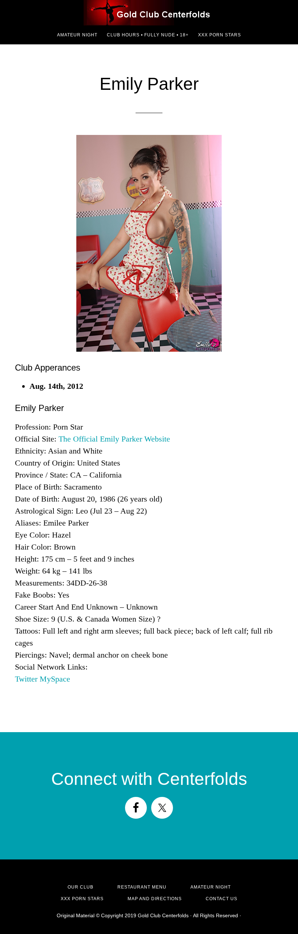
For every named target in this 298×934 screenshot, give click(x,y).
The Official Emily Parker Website (114, 438)
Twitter (26, 678)
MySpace (55, 678)
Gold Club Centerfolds (149, 12)
